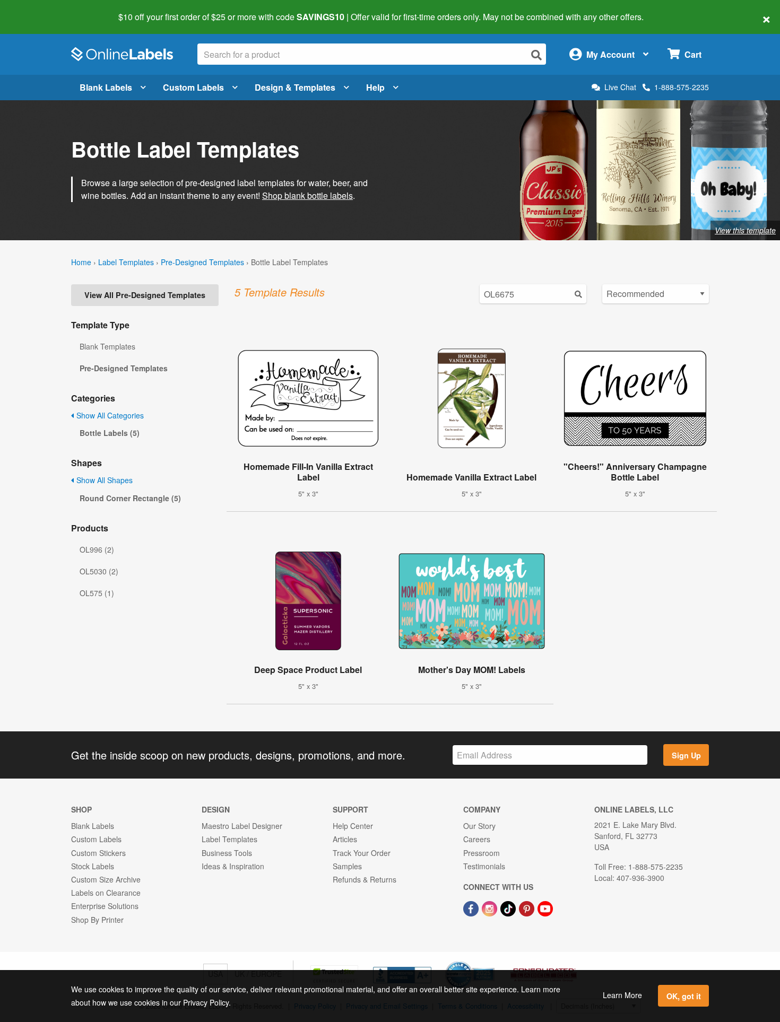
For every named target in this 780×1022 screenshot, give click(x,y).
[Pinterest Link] (527, 907)
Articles (345, 839)
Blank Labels (106, 87)
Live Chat (620, 87)
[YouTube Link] (545, 907)
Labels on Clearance (106, 892)
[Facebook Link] (472, 907)
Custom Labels (193, 87)
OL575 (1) (97, 593)
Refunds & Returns (364, 879)
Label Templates (126, 262)
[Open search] (536, 55)
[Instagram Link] (490, 907)
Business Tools (227, 853)
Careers (476, 839)
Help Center (353, 825)
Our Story (479, 825)
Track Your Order (362, 853)
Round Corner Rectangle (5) (130, 498)
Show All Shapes (103, 480)
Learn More (622, 995)
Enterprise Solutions (104, 906)
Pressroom (481, 853)
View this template (745, 230)
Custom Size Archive (106, 879)
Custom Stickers (98, 853)
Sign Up (686, 755)
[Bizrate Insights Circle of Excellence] (491, 962)
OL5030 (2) (99, 571)
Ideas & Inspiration (233, 866)
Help (375, 87)
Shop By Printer (97, 919)
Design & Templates (295, 87)
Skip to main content (38, 9)
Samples (347, 866)
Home (81, 262)
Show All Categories (109, 415)
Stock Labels (92, 866)
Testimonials (484, 866)
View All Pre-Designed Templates (144, 295)
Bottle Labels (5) (110, 432)
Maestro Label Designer (242, 825)
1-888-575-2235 (681, 87)
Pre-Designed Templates (202, 262)
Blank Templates (107, 346)
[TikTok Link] (509, 907)
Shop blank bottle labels (307, 195)
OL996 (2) (97, 549)
